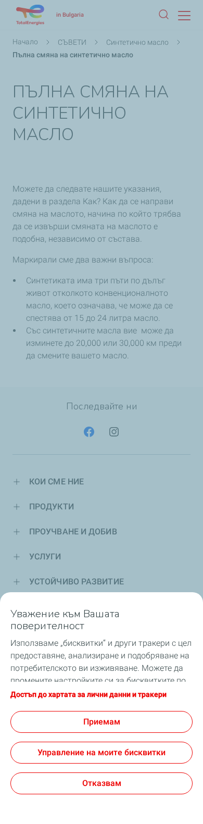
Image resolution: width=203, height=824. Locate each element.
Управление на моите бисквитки (101, 752)
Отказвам (101, 783)
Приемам (101, 722)
